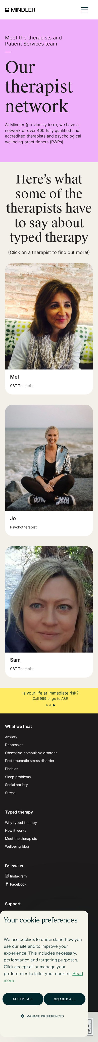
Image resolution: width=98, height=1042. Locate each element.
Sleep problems (18, 777)
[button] (84, 10)
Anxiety (11, 737)
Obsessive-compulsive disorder (31, 753)
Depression (14, 745)
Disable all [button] (64, 999)
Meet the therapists (21, 838)
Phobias (11, 769)
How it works (15, 830)
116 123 (66, 698)
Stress (10, 793)
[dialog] (44, 974)
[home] (20, 10)
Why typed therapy (21, 822)
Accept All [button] (23, 999)
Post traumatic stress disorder (29, 760)
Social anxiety (16, 784)
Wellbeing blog (17, 846)
